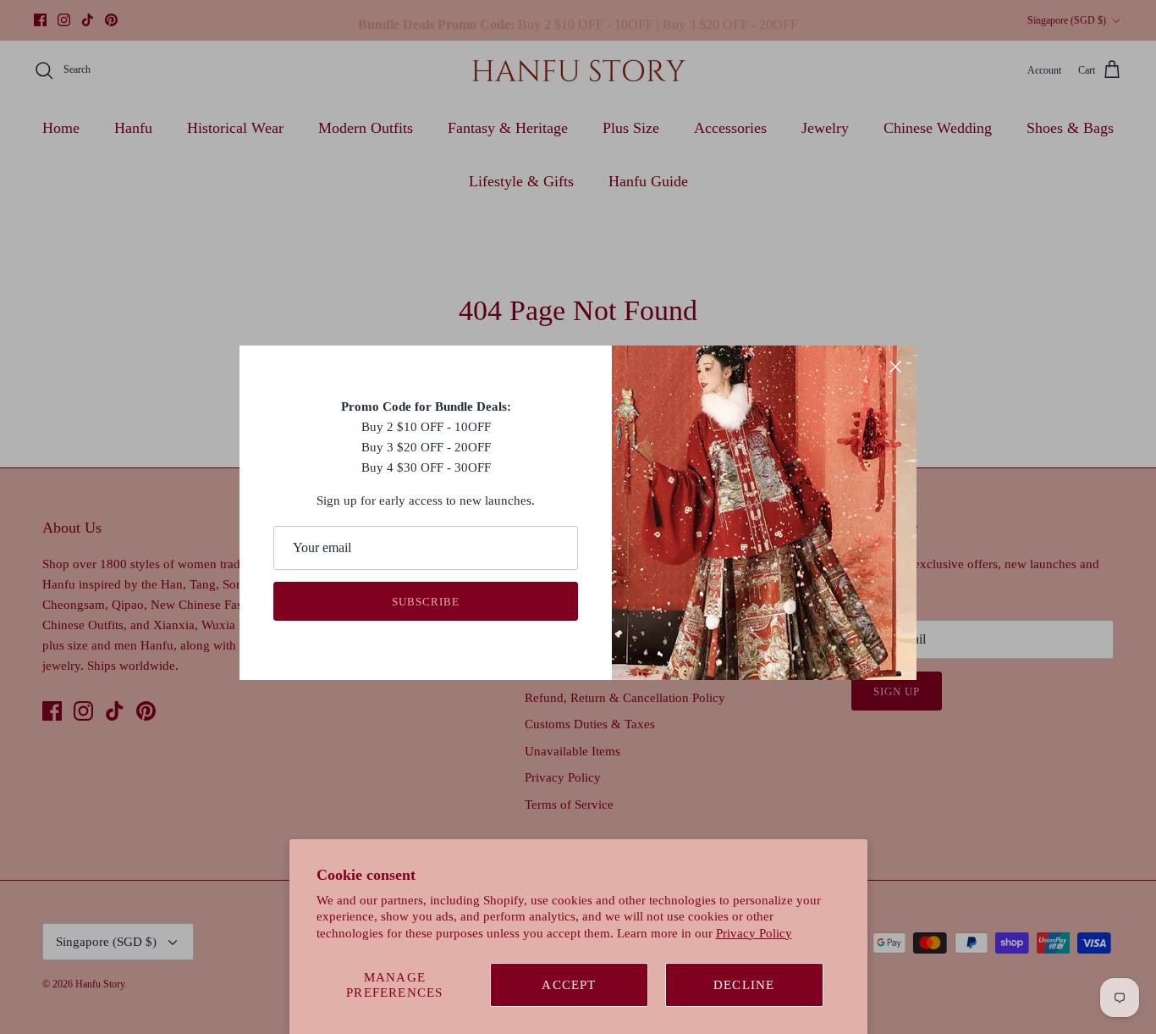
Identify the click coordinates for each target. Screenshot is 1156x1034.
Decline (743, 985)
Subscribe (426, 601)
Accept (569, 985)
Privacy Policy (754, 933)
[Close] (895, 366)
